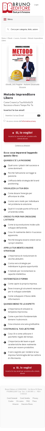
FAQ (28, 401)
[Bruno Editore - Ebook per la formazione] (16, 7)
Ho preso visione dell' (21, 121)
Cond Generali (12, 398)
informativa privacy (29, 121)
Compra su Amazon (22, 145)
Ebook (10, 38)
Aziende (23, 38)
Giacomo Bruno (27, 404)
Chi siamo (20, 401)
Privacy (35, 398)
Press (34, 401)
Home (4, 38)
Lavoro (16, 38)
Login (36, 5)
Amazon (15, 404)
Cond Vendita (25, 398)
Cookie (10, 401)
